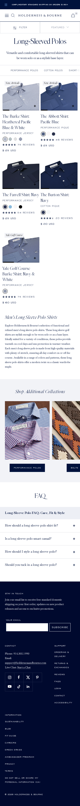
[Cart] (73, 15)
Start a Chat (24, 667)
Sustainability (14, 721)
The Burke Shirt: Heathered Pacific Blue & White (16, 122)
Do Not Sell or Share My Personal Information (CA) (22, 779)
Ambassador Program (19, 756)
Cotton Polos (53, 70)
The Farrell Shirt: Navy (20, 195)
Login (57, 688)
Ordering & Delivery (61, 654)
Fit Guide (10, 735)
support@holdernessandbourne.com (25, 663)
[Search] (13, 15)
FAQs (57, 681)
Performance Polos (24, 70)
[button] (60, 27)
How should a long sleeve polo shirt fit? (31, 525)
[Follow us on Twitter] (28, 677)
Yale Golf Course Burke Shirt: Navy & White (18, 274)
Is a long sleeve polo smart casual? (28, 538)
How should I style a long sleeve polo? (31, 551)
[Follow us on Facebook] (18, 677)
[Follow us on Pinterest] (37, 677)
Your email (13, 619)
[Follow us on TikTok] (18, 686)
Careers (10, 742)
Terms (9, 770)
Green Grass (13, 749)
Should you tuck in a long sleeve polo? (31, 565)
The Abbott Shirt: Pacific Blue (55, 119)
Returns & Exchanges (61, 665)
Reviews (59, 674)
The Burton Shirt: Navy (55, 198)
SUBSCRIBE (60, 627)
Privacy (10, 763)
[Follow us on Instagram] (9, 677)
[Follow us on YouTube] (9, 686)
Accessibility (63, 702)
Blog (8, 728)
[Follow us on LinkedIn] (28, 686)
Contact (59, 695)
